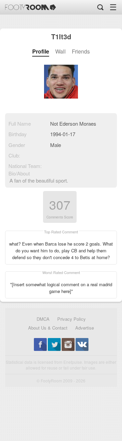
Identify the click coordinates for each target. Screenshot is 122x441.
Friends (81, 51)
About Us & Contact (47, 327)
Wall (60, 51)
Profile (40, 51)
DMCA (43, 319)
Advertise (84, 327)
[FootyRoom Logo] (30, 7)
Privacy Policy (71, 319)
